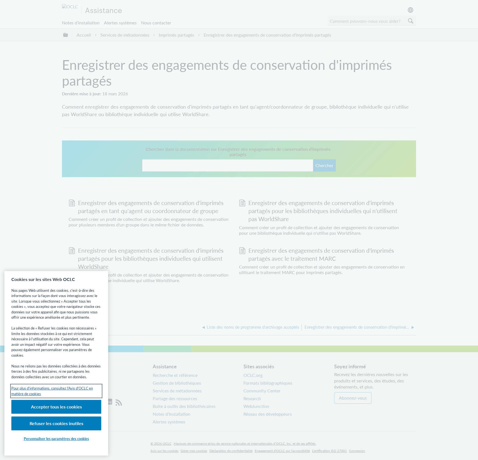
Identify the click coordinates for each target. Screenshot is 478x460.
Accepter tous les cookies (56, 406)
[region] (56, 363)
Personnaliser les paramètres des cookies (56, 438)
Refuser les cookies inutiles (56, 423)
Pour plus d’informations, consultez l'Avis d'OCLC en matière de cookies (52, 390)
